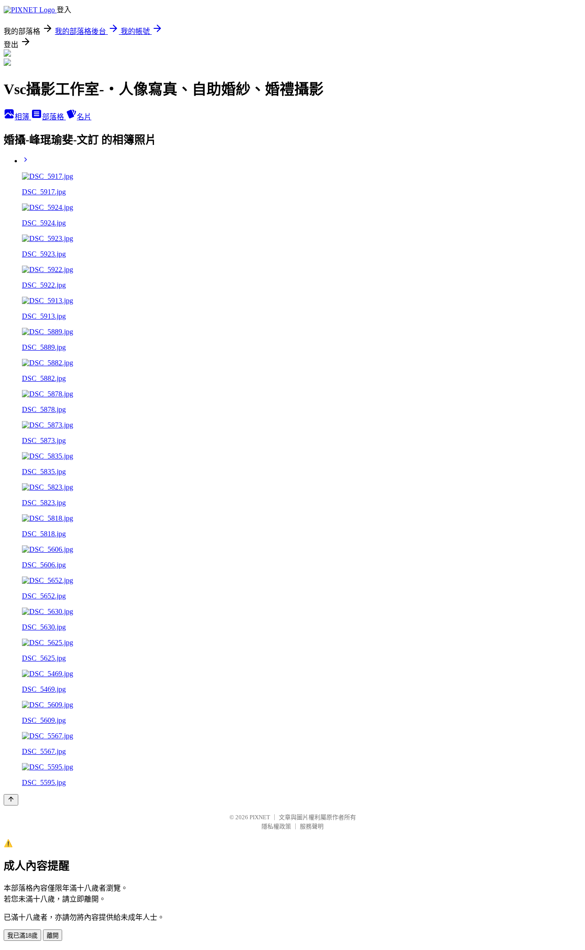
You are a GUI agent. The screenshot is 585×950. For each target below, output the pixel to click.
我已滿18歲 (22, 935)
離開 (52, 935)
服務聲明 (312, 826)
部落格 (54, 117)
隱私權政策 (276, 826)
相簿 (23, 117)
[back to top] (11, 800)
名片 (84, 117)
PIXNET (260, 817)
